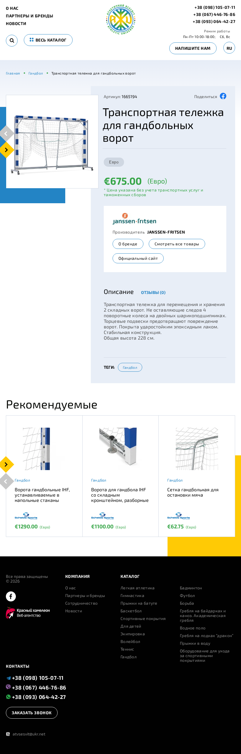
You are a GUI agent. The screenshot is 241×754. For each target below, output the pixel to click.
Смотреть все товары (177, 243)
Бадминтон (191, 588)
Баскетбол (131, 611)
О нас (12, 8)
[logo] (120, 33)
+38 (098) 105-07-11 (215, 7)
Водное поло (192, 628)
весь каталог (50, 39)
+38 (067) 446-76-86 (214, 14)
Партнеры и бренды (29, 16)
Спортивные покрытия (143, 618)
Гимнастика (132, 595)
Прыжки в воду (195, 643)
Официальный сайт (138, 258)
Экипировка (132, 633)
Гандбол (130, 367)
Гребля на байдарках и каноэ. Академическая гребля (203, 616)
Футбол (187, 595)
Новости (16, 23)
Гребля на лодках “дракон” (207, 635)
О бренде (128, 243)
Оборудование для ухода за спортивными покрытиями (205, 656)
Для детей (130, 626)
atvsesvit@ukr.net (25, 733)
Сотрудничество (81, 603)
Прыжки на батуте (139, 603)
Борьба (187, 603)
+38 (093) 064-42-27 (214, 21)
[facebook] (11, 596)
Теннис (127, 649)
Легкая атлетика (137, 588)
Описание (119, 291)
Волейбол (130, 641)
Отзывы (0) (153, 292)
